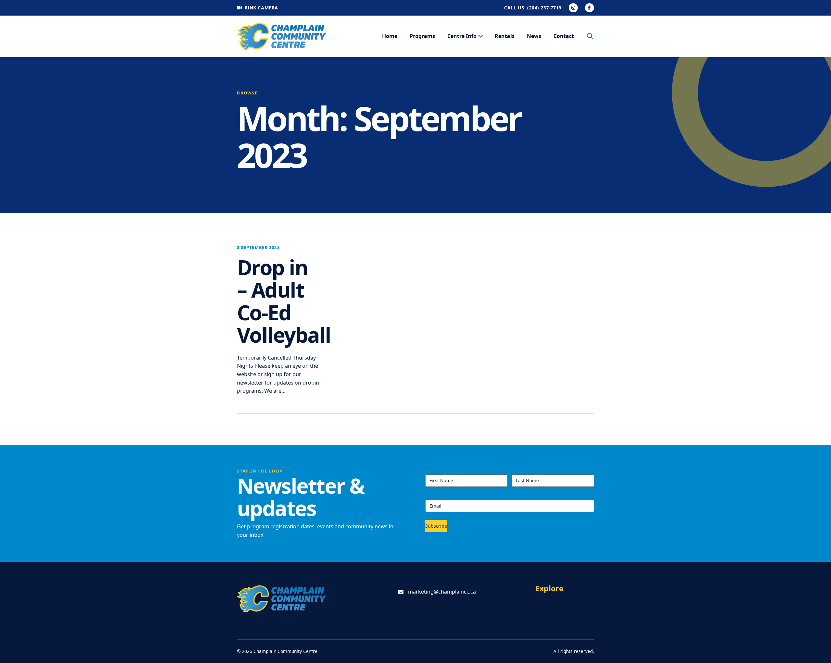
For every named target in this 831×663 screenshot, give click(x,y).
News (534, 36)
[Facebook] (589, 7)
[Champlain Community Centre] (281, 36)
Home (389, 36)
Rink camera (261, 8)
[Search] (590, 36)
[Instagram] (573, 7)
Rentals (505, 36)
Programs (422, 36)
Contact (563, 36)
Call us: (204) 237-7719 (533, 8)
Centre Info (462, 36)
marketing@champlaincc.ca (442, 591)
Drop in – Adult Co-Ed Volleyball (283, 301)
